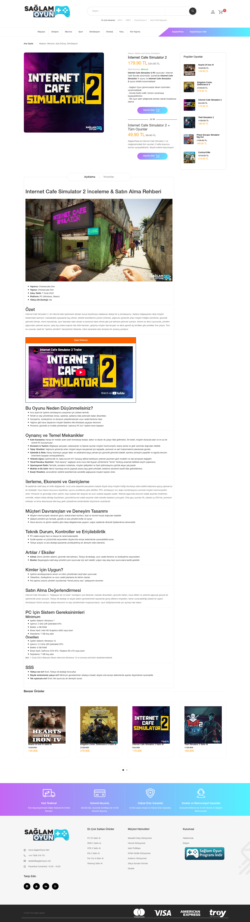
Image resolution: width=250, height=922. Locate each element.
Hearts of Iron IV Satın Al (40, 745)
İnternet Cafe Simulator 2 (210, 100)
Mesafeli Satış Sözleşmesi (140, 838)
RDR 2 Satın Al (94, 843)
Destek (131, 869)
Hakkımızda (188, 838)
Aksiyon (55, 32)
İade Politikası (134, 848)
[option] (64, 93)
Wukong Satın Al (94, 864)
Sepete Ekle (149, 110)
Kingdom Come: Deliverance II (204, 84)
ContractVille (204, 153)
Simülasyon (94, 32)
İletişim (186, 843)
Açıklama (89, 177)
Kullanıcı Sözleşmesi (137, 859)
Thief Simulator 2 (206, 118)
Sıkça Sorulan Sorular (138, 864)
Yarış (121, 32)
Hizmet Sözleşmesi (136, 843)
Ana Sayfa (28, 44)
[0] (220, 12)
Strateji (109, 32)
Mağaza (41, 32)
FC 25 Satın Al (93, 838)
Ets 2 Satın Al (93, 854)
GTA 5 (120, 20)
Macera (68, 32)
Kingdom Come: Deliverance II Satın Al (98, 745)
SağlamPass (177, 32)
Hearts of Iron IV (206, 65)
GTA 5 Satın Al (94, 848)
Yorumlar (108, 177)
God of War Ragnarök (158, 20)
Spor (80, 32)
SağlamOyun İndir (198, 32)
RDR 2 (128, 20)
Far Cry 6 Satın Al (95, 859)
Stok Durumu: (134, 70)
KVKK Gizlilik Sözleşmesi (139, 854)
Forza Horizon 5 (140, 20)
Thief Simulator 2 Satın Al (196, 745)
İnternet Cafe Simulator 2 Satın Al (147, 745)
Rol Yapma (135, 32)
